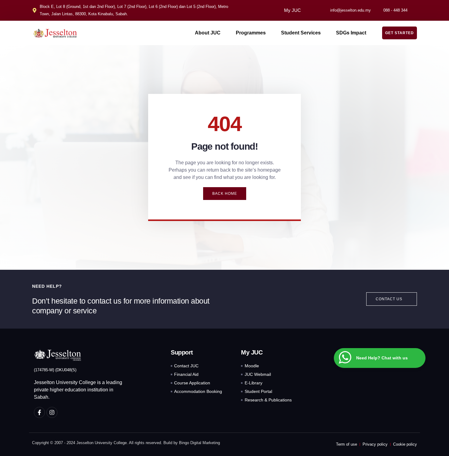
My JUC (292, 10)
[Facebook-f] (39, 412)
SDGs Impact (351, 32)
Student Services (301, 32)
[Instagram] (51, 412)
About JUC (208, 32)
